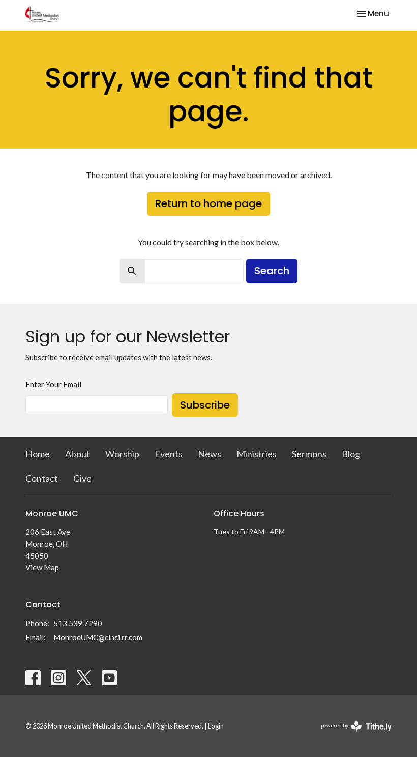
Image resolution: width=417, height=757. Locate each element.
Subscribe (205, 405)
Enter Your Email (53, 384)
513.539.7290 (77, 623)
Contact (41, 478)
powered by (351, 734)
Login (216, 726)
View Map (42, 567)
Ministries (256, 453)
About (77, 453)
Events (169, 453)
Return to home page (208, 203)
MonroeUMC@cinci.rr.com (97, 637)
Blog (351, 453)
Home (37, 453)
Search (271, 271)
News (209, 453)
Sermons (309, 453)
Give (82, 478)
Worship (122, 453)
